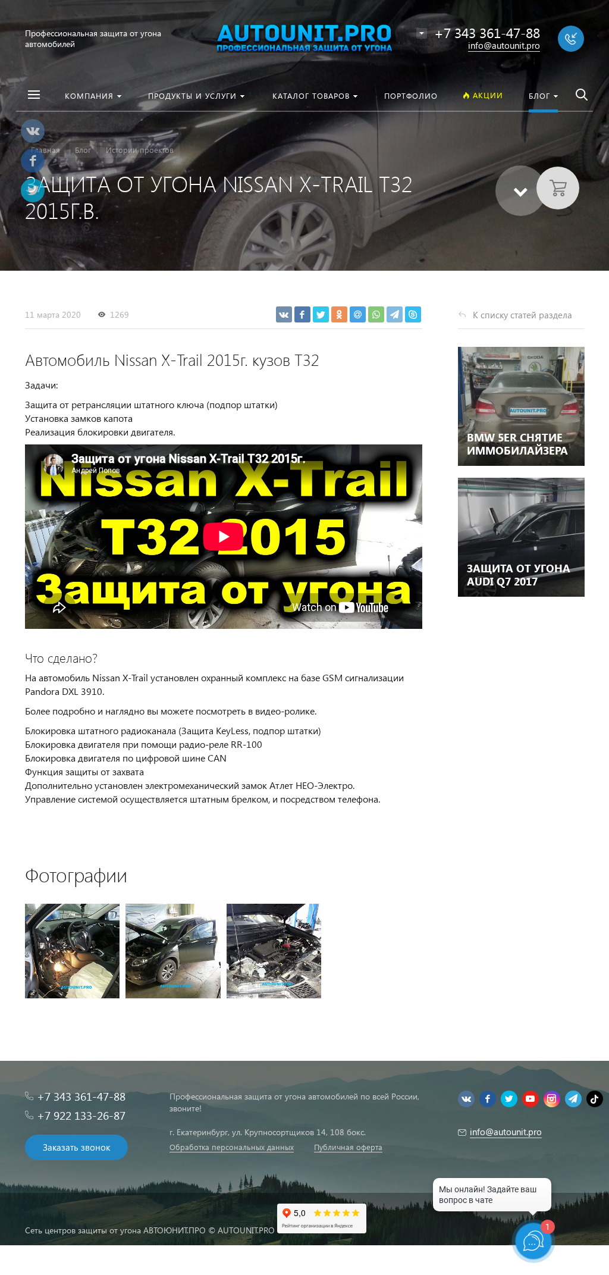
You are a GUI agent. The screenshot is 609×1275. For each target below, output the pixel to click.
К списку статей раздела (522, 315)
